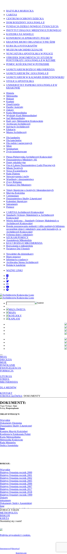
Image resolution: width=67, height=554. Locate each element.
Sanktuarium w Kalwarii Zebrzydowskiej (35, 77)
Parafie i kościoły (14, 107)
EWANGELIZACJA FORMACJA (10, 369)
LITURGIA (6, 376)
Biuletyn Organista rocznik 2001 (16, 475)
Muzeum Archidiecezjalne (24, 49)
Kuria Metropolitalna (16, 112)
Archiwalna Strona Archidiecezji (22, 262)
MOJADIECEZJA (6, 358)
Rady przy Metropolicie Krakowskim (24, 121)
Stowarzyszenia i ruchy (17, 176)
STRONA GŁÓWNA (11, 396)
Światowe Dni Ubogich (18, 248)
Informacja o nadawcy (17, 259)
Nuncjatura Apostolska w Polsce (29, 53)
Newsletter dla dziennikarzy (20, 254)
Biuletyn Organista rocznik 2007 (16, 486)
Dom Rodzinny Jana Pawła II (25, 22)
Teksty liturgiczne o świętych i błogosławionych (30, 190)
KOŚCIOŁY (15, 315)
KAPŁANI (14, 318)
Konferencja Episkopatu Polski (28, 38)
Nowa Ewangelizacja (16, 171)
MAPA (12, 312)
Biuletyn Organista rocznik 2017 (16, 489)
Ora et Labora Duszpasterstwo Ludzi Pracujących (30, 165)
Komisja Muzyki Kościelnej (14, 431)
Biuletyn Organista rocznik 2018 (16, 492)
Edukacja (10, 129)
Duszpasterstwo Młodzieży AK (21, 159)
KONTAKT (6, 393)
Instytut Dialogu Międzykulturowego (33, 30)
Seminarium (12, 148)
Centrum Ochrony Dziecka (25, 18)
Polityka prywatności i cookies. (15, 535)
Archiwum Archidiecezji (18, 124)
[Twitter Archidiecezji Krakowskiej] (7, 281)
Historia (10, 93)
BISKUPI (5, 515)
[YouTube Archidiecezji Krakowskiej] (7, 287)
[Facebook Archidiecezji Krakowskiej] (7, 278)
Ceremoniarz (12, 195)
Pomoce (10, 207)
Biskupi (10, 98)
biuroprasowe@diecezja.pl (9, 548)
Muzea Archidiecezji (16, 132)
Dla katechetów (14, 140)
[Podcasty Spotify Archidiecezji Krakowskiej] (7, 289)
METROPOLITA (9, 512)
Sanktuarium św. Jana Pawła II (27, 73)
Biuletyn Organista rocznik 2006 (16, 483)
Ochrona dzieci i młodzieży (19, 234)
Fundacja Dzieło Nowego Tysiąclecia (32, 26)
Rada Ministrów (8, 442)
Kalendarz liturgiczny (16, 201)
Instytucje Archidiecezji (17, 126)
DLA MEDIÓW (8, 387)
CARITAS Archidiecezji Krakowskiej (25, 212)
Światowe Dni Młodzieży (18, 185)
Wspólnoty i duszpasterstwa (20, 179)
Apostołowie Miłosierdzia (19, 240)
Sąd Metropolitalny (15, 118)
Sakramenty (12, 204)
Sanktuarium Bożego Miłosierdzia (30, 69)
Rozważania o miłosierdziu (19, 245)
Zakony (10, 110)
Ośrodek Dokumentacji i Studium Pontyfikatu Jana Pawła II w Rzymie (30, 59)
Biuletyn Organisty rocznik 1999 (16, 494)
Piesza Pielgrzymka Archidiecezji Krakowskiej (29, 157)
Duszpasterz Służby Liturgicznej (16, 425)
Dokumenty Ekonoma (11, 423)
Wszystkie (5, 420)
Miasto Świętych (14, 168)
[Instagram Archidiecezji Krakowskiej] (7, 284)
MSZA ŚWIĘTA (17, 309)
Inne (2, 428)
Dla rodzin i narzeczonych (19, 143)
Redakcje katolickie (16, 265)
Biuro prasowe (13, 256)
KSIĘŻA (4, 518)
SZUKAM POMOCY (17, 237)
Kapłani (10, 101)
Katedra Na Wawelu (20, 34)
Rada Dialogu (13, 173)
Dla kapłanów (13, 137)
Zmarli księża (12, 104)
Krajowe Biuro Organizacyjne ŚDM (30, 42)
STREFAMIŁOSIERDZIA (9, 380)
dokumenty (5, 500)
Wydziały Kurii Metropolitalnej (21, 115)
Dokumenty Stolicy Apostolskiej (16, 503)
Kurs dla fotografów (21, 45)
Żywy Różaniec (14, 182)
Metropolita (12, 96)
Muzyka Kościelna (15, 193)
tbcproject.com (21, 553)
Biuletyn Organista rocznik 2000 (16, 472)
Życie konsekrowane (16, 151)
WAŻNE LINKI (14, 270)
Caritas (11, 14)
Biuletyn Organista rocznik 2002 (16, 478)
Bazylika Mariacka (20, 10)
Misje (9, 146)
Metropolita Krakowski (11, 439)
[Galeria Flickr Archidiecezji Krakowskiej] (7, 275)
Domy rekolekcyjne (16, 162)
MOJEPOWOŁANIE (7, 363)
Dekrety (4, 497)
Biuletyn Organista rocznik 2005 (16, 481)
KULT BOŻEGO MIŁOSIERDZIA (24, 243)
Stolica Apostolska (20, 81)
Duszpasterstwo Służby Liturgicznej (24, 198)
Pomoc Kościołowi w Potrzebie (27, 64)
